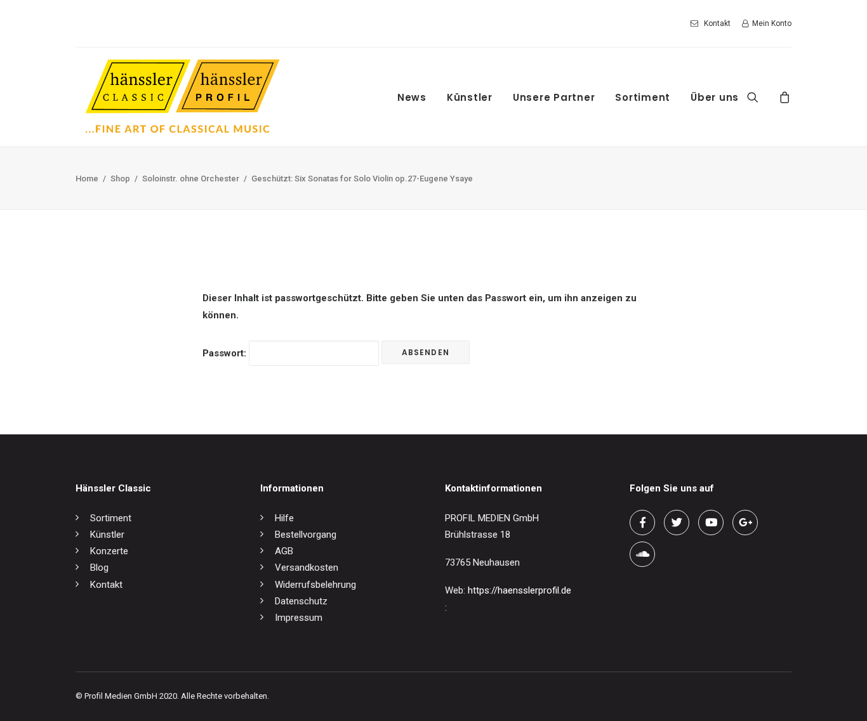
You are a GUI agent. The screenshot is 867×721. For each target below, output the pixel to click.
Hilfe (284, 518)
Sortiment (642, 97)
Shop (120, 178)
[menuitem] (713, 23)
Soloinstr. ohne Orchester (190, 178)
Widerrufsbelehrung (315, 584)
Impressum (298, 617)
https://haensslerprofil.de (519, 590)
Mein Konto (771, 23)
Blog (99, 567)
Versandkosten (306, 567)
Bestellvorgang (305, 534)
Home (87, 178)
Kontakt (717, 23)
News (412, 97)
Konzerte (109, 551)
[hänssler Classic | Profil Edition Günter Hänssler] (182, 97)
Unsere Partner (554, 97)
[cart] (782, 97)
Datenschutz (301, 601)
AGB (284, 551)
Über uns (715, 97)
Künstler (470, 97)
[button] (760, 97)
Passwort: (225, 353)
